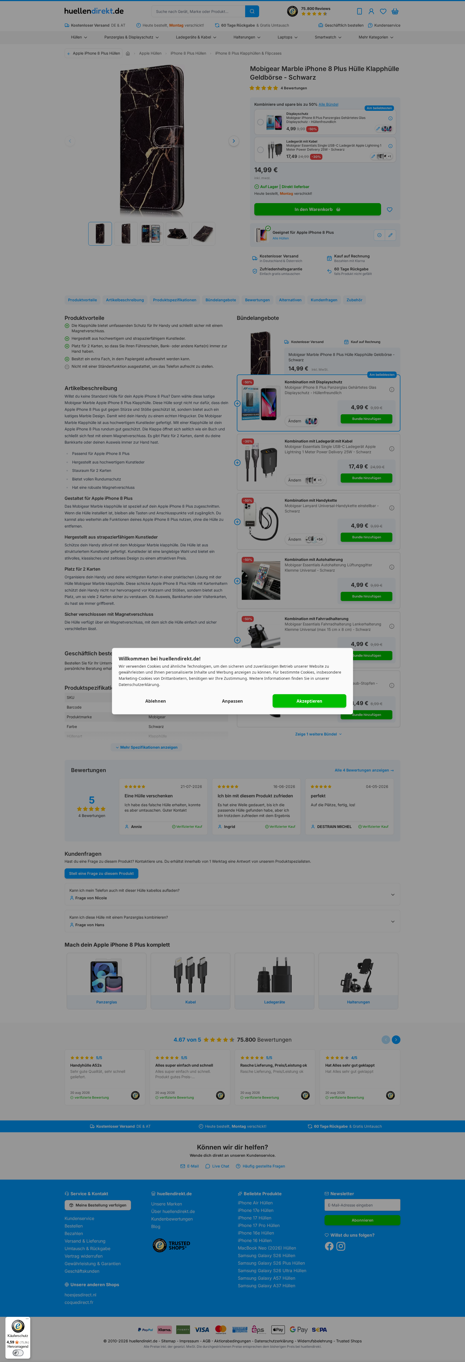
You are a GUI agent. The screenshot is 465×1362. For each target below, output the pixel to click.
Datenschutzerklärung (139, 684)
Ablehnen (155, 701)
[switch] (18, 1353)
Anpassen (232, 701)
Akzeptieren (309, 701)
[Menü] (27, 1320)
